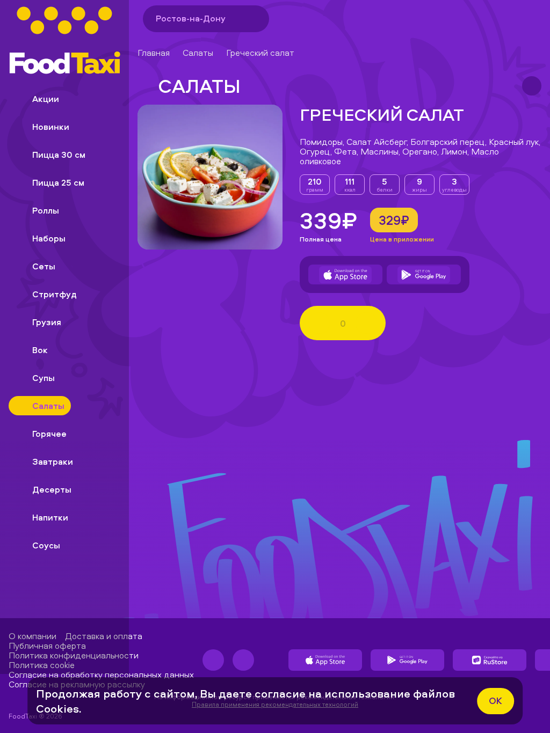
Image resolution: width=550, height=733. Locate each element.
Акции (45, 99)
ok (495, 700)
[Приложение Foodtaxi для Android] (424, 275)
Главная (154, 52)
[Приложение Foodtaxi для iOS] (345, 275)
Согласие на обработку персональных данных (101, 674)
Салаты (198, 52)
